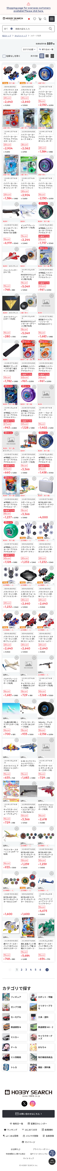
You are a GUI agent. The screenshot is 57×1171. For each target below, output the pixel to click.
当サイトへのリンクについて (41, 1154)
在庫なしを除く (13, 56)
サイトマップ (28, 1158)
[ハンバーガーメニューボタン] (52, 19)
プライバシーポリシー (41, 1149)
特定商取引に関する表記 (15, 1154)
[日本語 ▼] (29, 18)
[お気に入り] (34, 18)
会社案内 (14, 1149)
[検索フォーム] (45, 18)
